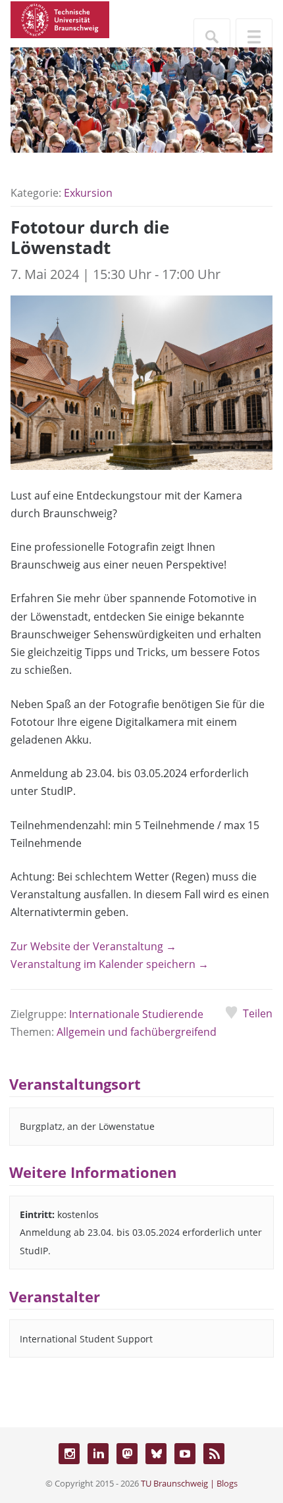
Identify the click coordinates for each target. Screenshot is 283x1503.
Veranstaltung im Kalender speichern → (110, 964)
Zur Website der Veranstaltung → (93, 946)
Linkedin (98, 1453)
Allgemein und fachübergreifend (137, 1032)
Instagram (69, 1453)
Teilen (257, 1013)
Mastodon (127, 1453)
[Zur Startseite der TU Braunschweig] (60, 18)
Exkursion (88, 193)
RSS (213, 1453)
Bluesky (156, 1453)
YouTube (184, 1453)
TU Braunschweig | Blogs (189, 1483)
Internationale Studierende (136, 1014)
